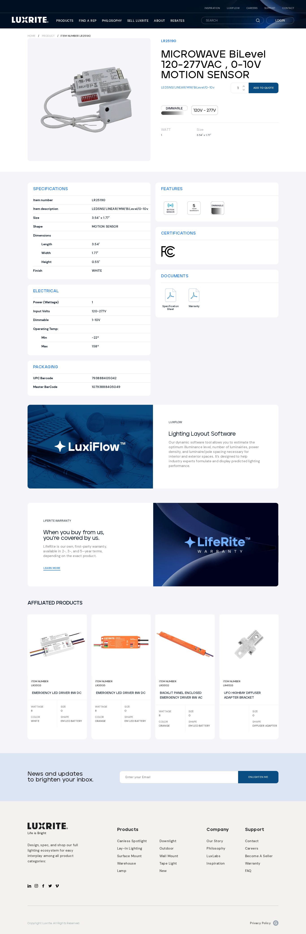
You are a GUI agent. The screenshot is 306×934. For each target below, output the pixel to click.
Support (270, 8)
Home (32, 36)
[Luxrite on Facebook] (43, 886)
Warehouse (126, 863)
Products (64, 21)
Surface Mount (129, 856)
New (163, 871)
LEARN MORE (51, 568)
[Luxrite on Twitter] (50, 886)
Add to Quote (263, 88)
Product (48, 36)
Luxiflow (233, 8)
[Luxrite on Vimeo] (57, 886)
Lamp (122, 871)
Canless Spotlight (132, 841)
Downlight (168, 841)
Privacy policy (260, 923)
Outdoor (166, 848)
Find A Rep (88, 21)
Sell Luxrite (138, 21)
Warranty (253, 863)
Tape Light (168, 863)
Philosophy (112, 21)
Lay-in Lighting (129, 848)
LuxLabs (213, 856)
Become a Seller (259, 856)
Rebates (177, 21)
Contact (288, 8)
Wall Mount (168, 856)
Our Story (215, 841)
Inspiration (212, 8)
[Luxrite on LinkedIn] (29, 886)
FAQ (248, 871)
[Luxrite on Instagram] (36, 886)
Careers (252, 8)
